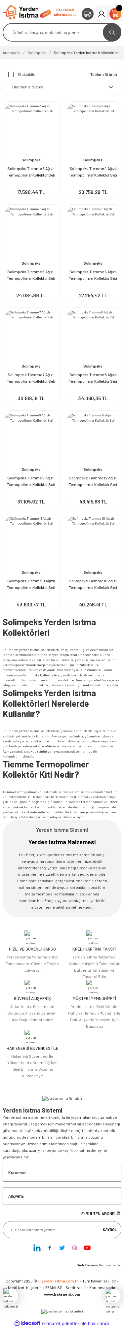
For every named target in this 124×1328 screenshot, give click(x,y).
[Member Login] (101, 14)
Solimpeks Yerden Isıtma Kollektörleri (86, 52)
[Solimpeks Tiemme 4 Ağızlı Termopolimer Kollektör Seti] (93, 130)
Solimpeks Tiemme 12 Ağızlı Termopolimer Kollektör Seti (93, 481)
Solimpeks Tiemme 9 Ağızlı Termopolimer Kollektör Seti (31, 481)
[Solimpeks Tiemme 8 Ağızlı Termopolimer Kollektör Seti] (93, 336)
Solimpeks (31, 159)
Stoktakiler (27, 74)
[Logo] (27, 12)
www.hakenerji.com (62, 1294)
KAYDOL (110, 1229)
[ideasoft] (27, 1323)
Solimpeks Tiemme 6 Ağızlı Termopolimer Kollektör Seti (93, 274)
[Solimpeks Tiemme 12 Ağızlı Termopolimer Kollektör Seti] (93, 439)
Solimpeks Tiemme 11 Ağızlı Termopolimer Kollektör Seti (31, 584)
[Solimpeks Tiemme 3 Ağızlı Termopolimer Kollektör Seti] (31, 130)
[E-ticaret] (61, 1323)
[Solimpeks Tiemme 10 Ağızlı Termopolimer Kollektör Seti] (93, 542)
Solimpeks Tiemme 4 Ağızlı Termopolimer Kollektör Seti (93, 171)
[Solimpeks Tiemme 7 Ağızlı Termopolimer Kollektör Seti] (31, 336)
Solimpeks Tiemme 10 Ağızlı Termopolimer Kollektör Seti (93, 584)
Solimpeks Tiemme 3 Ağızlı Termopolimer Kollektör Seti (31, 171)
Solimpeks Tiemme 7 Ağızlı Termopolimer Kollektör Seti (31, 377)
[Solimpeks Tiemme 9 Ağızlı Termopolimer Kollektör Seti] (31, 439)
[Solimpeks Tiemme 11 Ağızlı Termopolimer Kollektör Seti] (31, 542)
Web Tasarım (88, 1265)
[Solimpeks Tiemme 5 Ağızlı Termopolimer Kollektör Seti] (31, 233)
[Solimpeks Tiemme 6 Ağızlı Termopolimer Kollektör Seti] (93, 233)
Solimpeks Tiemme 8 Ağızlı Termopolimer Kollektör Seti (93, 377)
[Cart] (115, 14)
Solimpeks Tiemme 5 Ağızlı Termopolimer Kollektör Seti (31, 274)
